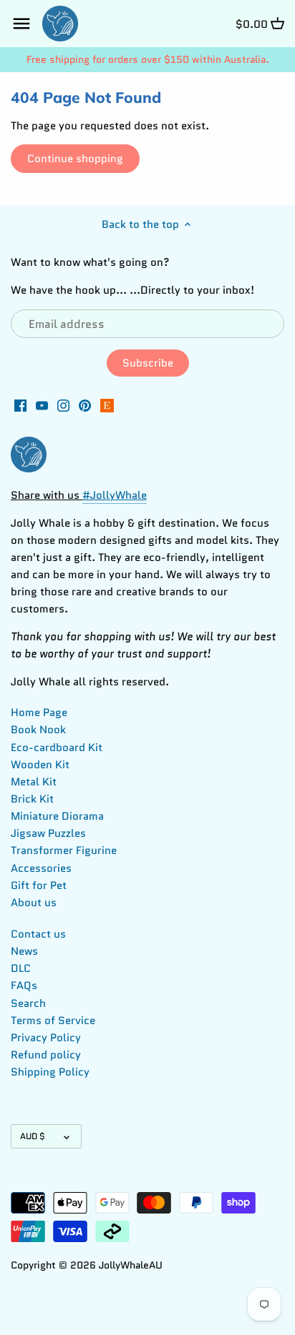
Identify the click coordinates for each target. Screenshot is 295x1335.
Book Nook (38, 730)
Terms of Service (53, 1020)
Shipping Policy (50, 1072)
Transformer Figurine (64, 850)
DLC (21, 968)
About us (34, 902)
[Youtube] (42, 404)
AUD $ (32, 1136)
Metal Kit (34, 782)
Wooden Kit (40, 765)
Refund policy (46, 1055)
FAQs (24, 985)
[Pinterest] (85, 404)
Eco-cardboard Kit (56, 747)
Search (28, 1003)
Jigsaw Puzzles (48, 833)
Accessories (41, 868)
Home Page (39, 712)
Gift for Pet (39, 885)
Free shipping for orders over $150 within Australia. (147, 59)
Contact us (38, 934)
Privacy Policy (46, 1038)
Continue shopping (75, 159)
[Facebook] (20, 404)
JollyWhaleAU (131, 1265)
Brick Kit (32, 799)
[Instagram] (63, 404)
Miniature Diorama (57, 816)
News (24, 951)
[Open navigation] (21, 23)
